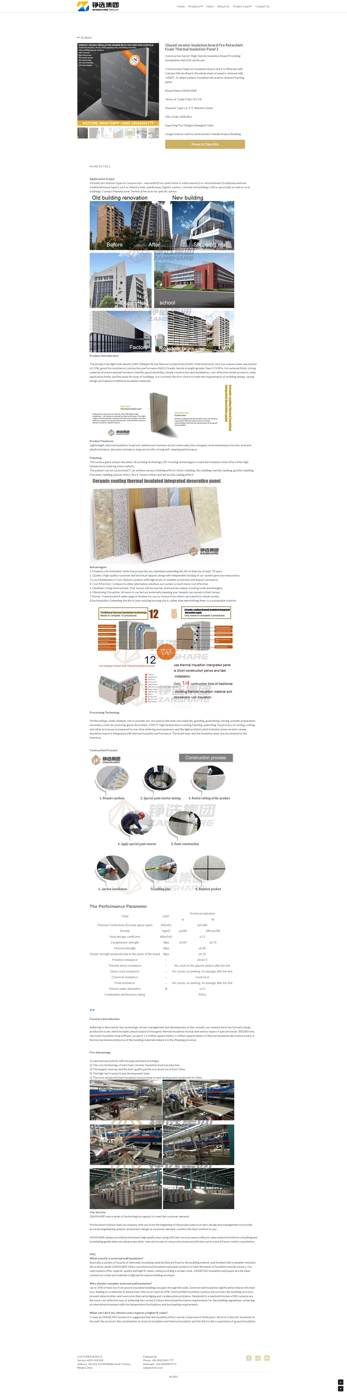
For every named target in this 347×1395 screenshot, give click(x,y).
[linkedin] (267, 1358)
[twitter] (258, 1358)
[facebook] (249, 1358)
